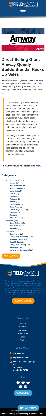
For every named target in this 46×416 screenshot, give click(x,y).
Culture (12, 194)
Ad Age (39, 80)
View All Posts (11, 256)
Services (23, 327)
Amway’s (20, 86)
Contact (23, 340)
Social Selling (15, 242)
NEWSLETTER (23, 393)
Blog (23, 337)
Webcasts (13, 212)
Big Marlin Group (36, 414)
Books (12, 215)
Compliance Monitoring (19, 237)
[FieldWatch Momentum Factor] (23, 4)
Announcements (16, 188)
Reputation (14, 247)
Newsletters (14, 191)
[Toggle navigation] (23, 12)
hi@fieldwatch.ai (20, 358)
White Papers (15, 218)
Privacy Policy (9, 414)
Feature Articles (16, 186)
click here (35, 166)
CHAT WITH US (29, 408)
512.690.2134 (18, 353)
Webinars (13, 196)
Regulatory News (16, 239)
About (23, 323)
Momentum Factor (13, 180)
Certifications (15, 204)
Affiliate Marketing (17, 226)
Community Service (17, 210)
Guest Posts (14, 207)
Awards (13, 202)
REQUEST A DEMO (23, 301)
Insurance (14, 229)
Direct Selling (15, 223)
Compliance (14, 234)
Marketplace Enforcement (20, 250)
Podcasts (13, 199)
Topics (8, 231)
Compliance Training (18, 245)
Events (12, 183)
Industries (10, 221)
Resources (23, 333)
